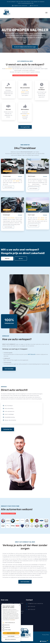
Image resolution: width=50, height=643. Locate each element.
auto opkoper (9, 68)
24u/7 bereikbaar (41, 88)
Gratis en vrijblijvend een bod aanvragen (25, 47)
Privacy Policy (45, 634)
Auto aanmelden (9, 368)
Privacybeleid (12, 619)
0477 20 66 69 (34, 5)
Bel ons (21, 258)
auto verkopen (8, 187)
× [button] (19, 605)
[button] (11, 639)
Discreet (8, 109)
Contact (20, 176)
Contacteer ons (7, 429)
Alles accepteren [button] (11, 633)
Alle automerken (25, 87)
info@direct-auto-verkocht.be (20, 5)
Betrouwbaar (25, 109)
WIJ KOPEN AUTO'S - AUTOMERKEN (8, 513)
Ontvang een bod (25, 127)
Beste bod (8, 87)
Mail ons (7, 258)
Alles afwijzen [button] (11, 636)
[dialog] (11, 623)
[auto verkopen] (12, 166)
